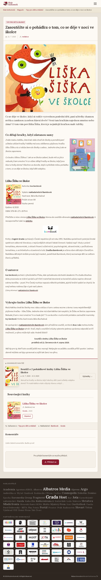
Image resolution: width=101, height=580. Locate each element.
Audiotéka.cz (9, 493)
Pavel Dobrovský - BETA (15, 507)
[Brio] (20, 530)
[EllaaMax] (69, 530)
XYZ (15, 510)
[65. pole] (20, 523)
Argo (84, 489)
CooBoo (57, 493)
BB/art (20, 493)
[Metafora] (81, 545)
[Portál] (81, 552)
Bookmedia (39, 493)
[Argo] (57, 523)
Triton (88, 507)
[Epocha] (81, 530)
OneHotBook (78, 504)
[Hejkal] (20, 537)
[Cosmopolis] (57, 530)
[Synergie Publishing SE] (69, 559)
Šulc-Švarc (37, 510)
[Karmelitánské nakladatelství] (57, 537)
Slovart (79, 507)
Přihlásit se (51, 462)
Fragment (39, 497)
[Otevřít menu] (95, 3)
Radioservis (69, 507)
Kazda (20, 501)
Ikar (70, 497)
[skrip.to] (32, 559)
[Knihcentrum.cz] (81, 537)
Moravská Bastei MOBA (31, 504)
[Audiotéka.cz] (69, 523)
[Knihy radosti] (8, 545)
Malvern (76, 501)
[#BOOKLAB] (8, 523)
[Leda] (32, 545)
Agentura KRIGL (24, 489)
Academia (9, 489)
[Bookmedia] (8, 530)
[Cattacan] (32, 530)
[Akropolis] (32, 523)
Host (63, 497)
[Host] (32, 537)
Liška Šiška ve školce (34, 403)
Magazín (20, 10)
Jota (75, 497)
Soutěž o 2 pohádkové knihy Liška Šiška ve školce (45, 371)
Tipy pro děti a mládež (34, 10)
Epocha (7, 497)
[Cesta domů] (44, 530)
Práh (59, 507)
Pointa (36, 507)
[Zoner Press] (8, 567)
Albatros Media (56, 489)
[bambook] (81, 523)
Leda (69, 501)
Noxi (68, 504)
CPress (49, 493)
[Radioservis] (20, 559)
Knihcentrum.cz (45, 501)
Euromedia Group (22, 497)
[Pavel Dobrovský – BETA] (69, 552)
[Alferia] (44, 523)
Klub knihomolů (9, 10)
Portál (43, 507)
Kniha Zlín (30, 501)
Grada (24, 411)
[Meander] (69, 545)
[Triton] (81, 559)
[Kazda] (69, 537)
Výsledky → (88, 376)
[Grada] (8, 537)
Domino (92, 493)
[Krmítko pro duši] (20, 545)
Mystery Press (57, 504)
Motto (46, 504)
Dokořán (82, 493)
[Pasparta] (57, 552)
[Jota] (44, 537)
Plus (30, 507)
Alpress (75, 489)
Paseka (89, 504)
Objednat (27, 416)
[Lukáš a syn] (44, 545)
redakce (25, 36)
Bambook (54, 426)
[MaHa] (57, 545)
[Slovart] (44, 559)
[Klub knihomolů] (10, 3)
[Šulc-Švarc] (57, 559)
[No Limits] (20, 552)
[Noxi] (32, 552)
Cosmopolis (69, 493)
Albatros (37, 489)
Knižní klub (60, 501)
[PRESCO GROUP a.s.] (8, 559)
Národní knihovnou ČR (90, 576)
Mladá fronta (11, 504)
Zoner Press (24, 510)
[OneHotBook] (44, 552)
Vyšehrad (7, 510)
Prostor (52, 507)
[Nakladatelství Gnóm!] (8, 552)
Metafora (87, 501)
